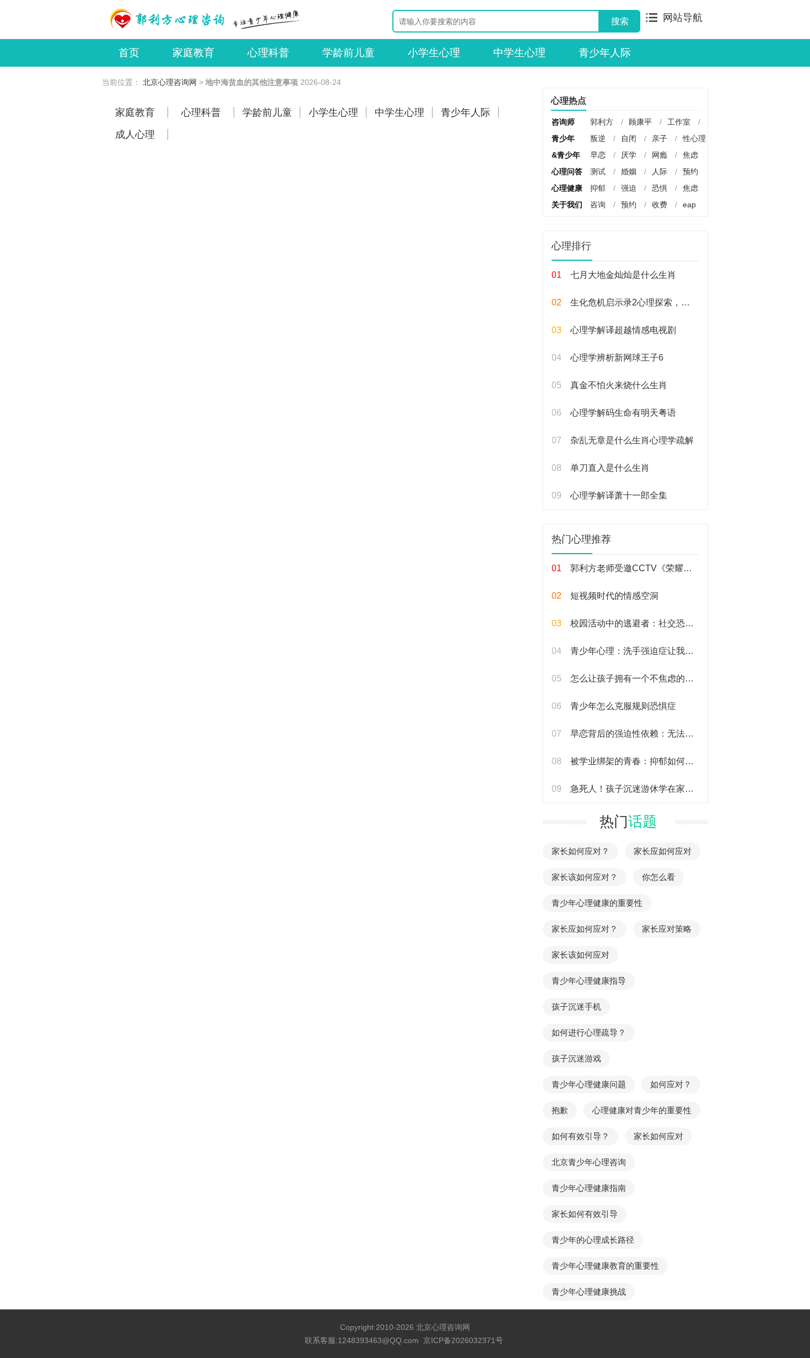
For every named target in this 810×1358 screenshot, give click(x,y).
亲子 (659, 138)
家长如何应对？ (580, 851)
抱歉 (560, 1110)
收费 (659, 204)
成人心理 (135, 134)
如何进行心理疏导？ (589, 1032)
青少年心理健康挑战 (589, 1291)
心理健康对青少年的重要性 (642, 1110)
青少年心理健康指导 (589, 980)
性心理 (694, 138)
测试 (598, 171)
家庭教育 (193, 52)
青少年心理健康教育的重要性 (605, 1265)
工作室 (678, 121)
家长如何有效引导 (585, 1214)
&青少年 (566, 155)
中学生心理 (519, 52)
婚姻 (628, 171)
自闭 (628, 138)
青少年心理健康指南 (589, 1188)
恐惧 (659, 188)
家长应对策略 (667, 928)
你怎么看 (658, 877)
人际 (659, 171)
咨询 (598, 204)
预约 (690, 171)
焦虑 (690, 155)
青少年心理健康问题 (589, 1084)
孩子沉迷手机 (576, 1006)
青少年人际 (605, 52)
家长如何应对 (658, 1136)
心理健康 (567, 188)
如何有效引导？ (580, 1136)
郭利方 (601, 121)
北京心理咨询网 (170, 82)
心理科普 (268, 52)
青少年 (563, 138)
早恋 (598, 155)
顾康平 (640, 121)
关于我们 (567, 204)
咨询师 (563, 121)
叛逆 (598, 138)
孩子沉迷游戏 (576, 1058)
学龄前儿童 (348, 52)
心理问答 (567, 171)
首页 (128, 52)
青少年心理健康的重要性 (597, 903)
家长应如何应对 (663, 851)
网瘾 (659, 155)
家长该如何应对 (580, 954)
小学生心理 (434, 52)
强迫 (628, 188)
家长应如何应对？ (585, 928)
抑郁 (598, 188)
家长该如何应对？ (585, 877)
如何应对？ (671, 1084)
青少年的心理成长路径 (593, 1239)
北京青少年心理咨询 (589, 1162)
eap (689, 204)
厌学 (628, 155)
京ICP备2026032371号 (463, 1340)
